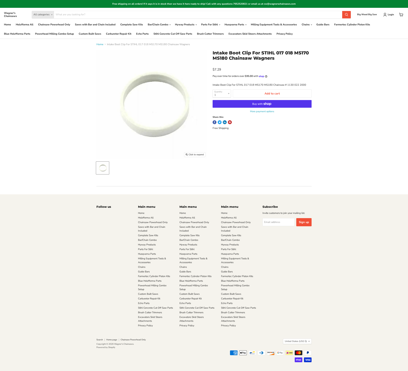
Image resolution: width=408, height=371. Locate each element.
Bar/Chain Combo (158, 24)
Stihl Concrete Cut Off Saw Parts (172, 34)
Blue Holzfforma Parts (17, 34)
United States (296, 341)
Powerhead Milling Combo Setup (54, 34)
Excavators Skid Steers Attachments (250, 34)
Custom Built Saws (90, 34)
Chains (306, 24)
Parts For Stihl (210, 24)
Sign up (304, 222)
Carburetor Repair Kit (118, 34)
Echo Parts (142, 34)
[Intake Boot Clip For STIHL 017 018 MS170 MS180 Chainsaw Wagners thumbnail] (102, 168)
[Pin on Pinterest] (230, 122)
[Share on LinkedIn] (225, 122)
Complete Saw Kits (131, 24)
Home (7, 24)
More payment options (262, 111)
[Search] (346, 14)
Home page (111, 339)
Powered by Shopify (105, 347)
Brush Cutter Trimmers (210, 34)
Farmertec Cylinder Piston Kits (352, 24)
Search (99, 339)
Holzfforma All (24, 24)
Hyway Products (185, 24)
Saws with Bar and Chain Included (95, 24)
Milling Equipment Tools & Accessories (274, 24)
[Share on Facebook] (214, 122)
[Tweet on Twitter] (220, 122)
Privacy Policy (285, 34)
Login (391, 14)
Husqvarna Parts (235, 24)
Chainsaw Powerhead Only (54, 24)
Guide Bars (322, 24)
